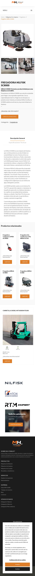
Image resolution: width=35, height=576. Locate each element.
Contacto (3, 494)
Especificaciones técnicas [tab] (17, 142)
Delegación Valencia (6, 502)
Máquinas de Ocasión (6, 468)
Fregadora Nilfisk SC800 (25, 272)
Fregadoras (22, 17)
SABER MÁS (7, 262)
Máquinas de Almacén (7, 463)
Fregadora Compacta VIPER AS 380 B (8, 236)
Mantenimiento (5, 480)
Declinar (17, 569)
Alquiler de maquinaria (7, 478)
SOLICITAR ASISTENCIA (15, 424)
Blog (2, 492)
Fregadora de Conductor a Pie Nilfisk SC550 (25, 236)
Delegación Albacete (6, 504)
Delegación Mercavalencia (8, 506)
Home (2, 17)
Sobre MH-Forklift (5, 487)
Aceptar (17, 564)
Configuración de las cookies (17, 560)
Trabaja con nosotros (6, 490)
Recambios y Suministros (7, 471)
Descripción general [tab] (17, 138)
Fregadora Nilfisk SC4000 (8, 272)
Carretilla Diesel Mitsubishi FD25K (16, 310)
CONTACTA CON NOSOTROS (9, 116)
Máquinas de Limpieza (6, 466)
